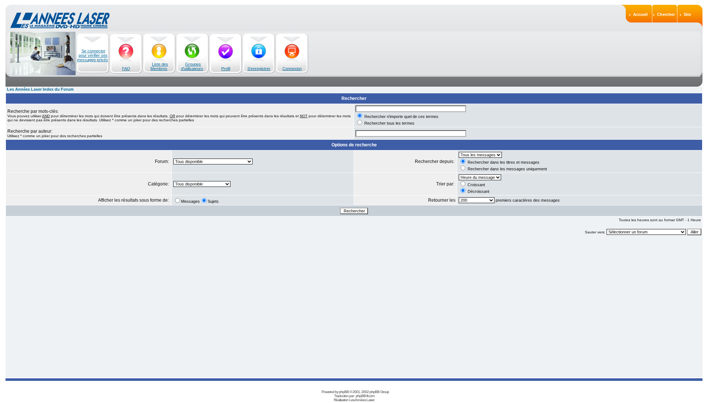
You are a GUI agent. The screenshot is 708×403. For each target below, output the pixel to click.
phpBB (344, 392)
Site (687, 14)
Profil (225, 68)
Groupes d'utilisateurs (192, 66)
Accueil (640, 14)
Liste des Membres (159, 66)
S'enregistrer (258, 68)
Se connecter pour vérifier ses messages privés (92, 55)
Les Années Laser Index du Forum (40, 89)
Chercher (666, 14)
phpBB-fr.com (365, 396)
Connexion (292, 68)
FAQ (126, 68)
